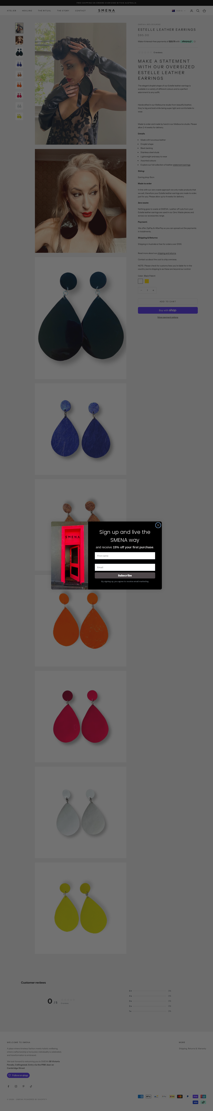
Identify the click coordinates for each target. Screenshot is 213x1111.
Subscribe (125, 575)
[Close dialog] (158, 525)
